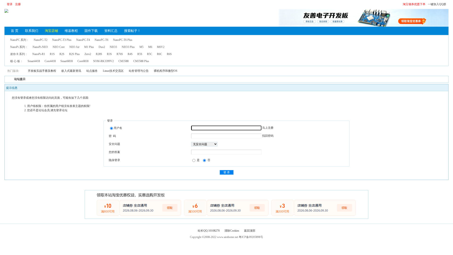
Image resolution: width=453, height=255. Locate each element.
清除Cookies (231, 230)
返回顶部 (249, 230)
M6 (150, 47)
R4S (130, 54)
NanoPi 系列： (19, 47)
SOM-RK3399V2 (103, 61)
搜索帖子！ (132, 31)
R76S (120, 54)
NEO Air (74, 47)
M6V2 (160, 47)
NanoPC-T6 (101, 40)
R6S (169, 54)
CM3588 (123, 61)
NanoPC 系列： (19, 40)
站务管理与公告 (139, 70)
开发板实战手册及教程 (42, 70)
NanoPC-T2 (40, 40)
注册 (18, 4)
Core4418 (50, 61)
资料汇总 (110, 31)
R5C (149, 54)
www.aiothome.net (227, 237)
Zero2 (87, 54)
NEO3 (113, 47)
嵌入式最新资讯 (71, 70)
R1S (52, 54)
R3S (109, 54)
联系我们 (31, 31)
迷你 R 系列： (19, 54)
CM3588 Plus (141, 61)
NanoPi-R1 (38, 54)
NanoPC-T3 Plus (61, 40)
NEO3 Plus (128, 47)
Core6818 (82, 61)
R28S (99, 54)
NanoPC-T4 (83, 40)
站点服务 (92, 70)
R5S (139, 54)
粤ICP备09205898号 (251, 237)
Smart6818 (66, 61)
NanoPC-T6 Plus (122, 40)
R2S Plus (74, 54)
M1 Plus (89, 47)
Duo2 (102, 47)
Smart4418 (34, 61)
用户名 (118, 128)
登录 (10, 4)
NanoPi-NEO (40, 47)
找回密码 (267, 135)
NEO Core (59, 47)
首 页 (14, 31)
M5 (141, 47)
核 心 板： (16, 61)
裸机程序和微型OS (165, 70)
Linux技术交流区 (113, 70)
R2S (61, 54)
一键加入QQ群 (437, 4)
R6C (159, 54)
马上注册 (267, 127)
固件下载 (91, 31)
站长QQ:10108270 (209, 230)
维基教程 (71, 31)
